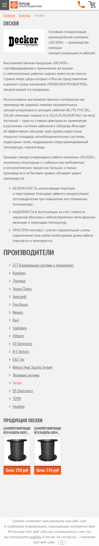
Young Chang (22, 288)
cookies (35, 536)
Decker (17, 383)
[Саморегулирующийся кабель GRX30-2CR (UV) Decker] (16, 450)
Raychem (19, 273)
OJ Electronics (22, 343)
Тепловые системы (26, 375)
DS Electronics (23, 390)
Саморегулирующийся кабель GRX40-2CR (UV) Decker (47, 432)
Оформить (92, 4)
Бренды (24, 15)
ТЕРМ (17, 398)
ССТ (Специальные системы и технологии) (43, 265)
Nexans (18, 312)
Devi (16, 320)
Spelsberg (20, 328)
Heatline (19, 406)
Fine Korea (20, 304)
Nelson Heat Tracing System (32, 367)
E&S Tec (18, 359)
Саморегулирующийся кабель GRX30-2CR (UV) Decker (16, 432)
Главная (9, 15)
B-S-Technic (21, 351)
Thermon (19, 281)
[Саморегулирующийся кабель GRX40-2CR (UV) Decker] (47, 450)
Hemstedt (19, 296)
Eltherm (18, 335)
